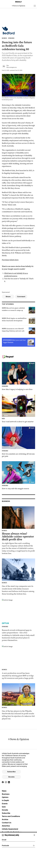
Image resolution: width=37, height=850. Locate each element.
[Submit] (33, 845)
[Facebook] (3, 782)
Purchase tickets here (10, 260)
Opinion (5, 797)
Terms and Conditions (11, 816)
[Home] (18, 2)
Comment (21, 296)
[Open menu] (35, 6)
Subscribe (11, 772)
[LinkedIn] (9, 782)
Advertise (6, 826)
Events (5, 804)
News (4, 791)
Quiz (4, 807)
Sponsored (6, 292)
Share (8, 296)
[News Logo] (18, 5)
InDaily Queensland (10, 829)
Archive (5, 819)
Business (5, 794)
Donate (11, 777)
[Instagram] (6, 782)
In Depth (5, 800)
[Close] (34, 835)
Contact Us (6, 823)
